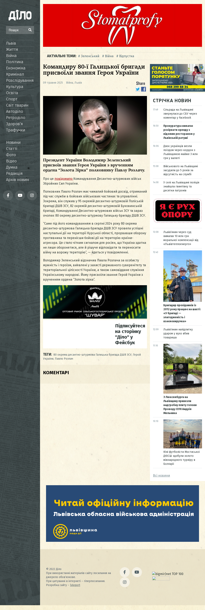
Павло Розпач (64, 358)
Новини (13, 142)
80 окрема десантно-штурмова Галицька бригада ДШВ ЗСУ (92, 354)
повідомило (63, 179)
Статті (11, 148)
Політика (14, 61)
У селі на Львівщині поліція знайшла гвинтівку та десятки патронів (181, 186)
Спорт (11, 99)
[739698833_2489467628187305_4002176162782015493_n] (122, 46)
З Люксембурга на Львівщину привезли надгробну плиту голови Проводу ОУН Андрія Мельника (180, 405)
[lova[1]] (122, 541)
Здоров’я (14, 123)
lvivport (75, 585)
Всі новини (161, 475)
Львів (11, 43)
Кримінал (15, 74)
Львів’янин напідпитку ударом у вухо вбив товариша (178, 333)
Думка (11, 167)
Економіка (15, 68)
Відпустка (126, 56)
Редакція (14, 173)
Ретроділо (15, 117)
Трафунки (15, 130)
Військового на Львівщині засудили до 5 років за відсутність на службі (180, 170)
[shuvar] (95, 317)
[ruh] (177, 222)
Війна (11, 55)
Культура (14, 86)
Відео (11, 161)
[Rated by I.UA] (161, 579)
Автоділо (14, 111)
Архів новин (17, 179)
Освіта (12, 92)
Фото (11, 154)
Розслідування (20, 80)
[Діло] (20, 15)
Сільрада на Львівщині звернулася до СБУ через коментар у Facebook (180, 113)
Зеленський (90, 56)
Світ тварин (17, 105)
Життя (12, 49)
